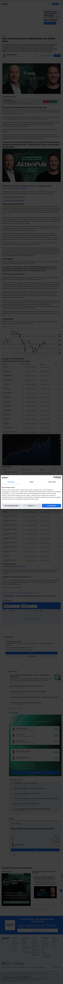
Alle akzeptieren (51, 505)
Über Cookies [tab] (52, 482)
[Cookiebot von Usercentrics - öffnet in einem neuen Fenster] (54, 477)
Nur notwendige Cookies (11, 505)
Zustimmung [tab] (11, 482)
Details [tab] (31, 482)
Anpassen (30, 505)
